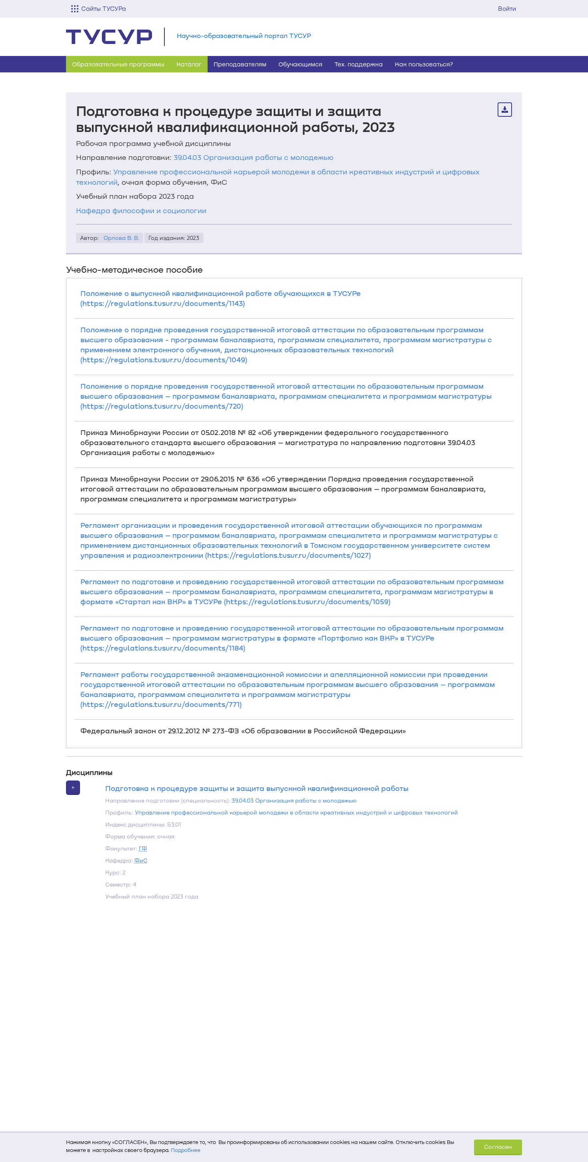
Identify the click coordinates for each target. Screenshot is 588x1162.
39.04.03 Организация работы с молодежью (254, 157)
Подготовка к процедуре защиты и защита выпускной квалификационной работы (256, 788)
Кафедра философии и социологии (141, 210)
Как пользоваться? (424, 64)
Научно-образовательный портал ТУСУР (244, 35)
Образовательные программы (118, 64)
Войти (507, 8)
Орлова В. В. (121, 237)
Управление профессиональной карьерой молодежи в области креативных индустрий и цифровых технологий (296, 812)
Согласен (498, 1146)
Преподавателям (240, 64)
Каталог (189, 64)
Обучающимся (300, 64)
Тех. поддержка (358, 64)
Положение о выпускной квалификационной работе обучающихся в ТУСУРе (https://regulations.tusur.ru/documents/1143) (220, 298)
